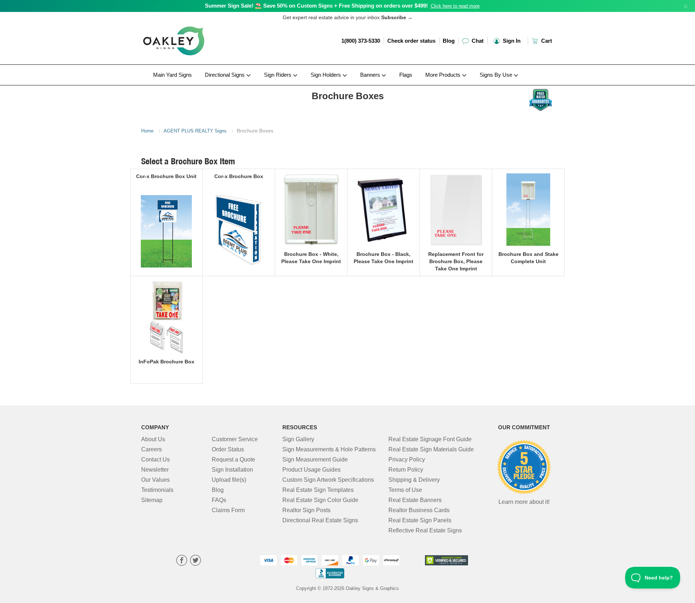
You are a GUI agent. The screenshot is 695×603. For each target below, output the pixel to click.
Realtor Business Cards (419, 510)
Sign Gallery (298, 439)
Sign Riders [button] (278, 75)
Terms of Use (405, 490)
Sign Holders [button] (326, 75)
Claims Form (228, 510)
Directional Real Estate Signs (320, 520)
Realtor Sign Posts (306, 510)
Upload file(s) (229, 480)
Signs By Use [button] (497, 75)
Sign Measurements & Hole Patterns (329, 449)
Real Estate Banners (415, 500)
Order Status (228, 449)
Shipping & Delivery (414, 480)
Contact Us (155, 459)
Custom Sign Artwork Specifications (328, 480)
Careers (151, 449)
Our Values (155, 480)
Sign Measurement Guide (315, 459)
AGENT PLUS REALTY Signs (195, 131)
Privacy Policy (406, 459)
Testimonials (157, 490)
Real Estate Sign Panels (419, 520)
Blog (449, 41)
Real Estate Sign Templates (318, 490)
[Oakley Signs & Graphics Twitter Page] (195, 561)
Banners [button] (371, 75)
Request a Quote (233, 459)
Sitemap (152, 500)
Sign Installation (232, 470)
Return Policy (405, 470)
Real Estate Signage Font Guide (430, 439)
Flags (405, 75)
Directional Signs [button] (225, 75)
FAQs (219, 500)
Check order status (411, 41)
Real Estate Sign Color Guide (320, 500)
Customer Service (235, 439)
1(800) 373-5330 (360, 41)
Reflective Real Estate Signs (425, 530)
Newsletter (155, 470)
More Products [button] (443, 75)
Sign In (511, 41)
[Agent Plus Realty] (188, 87)
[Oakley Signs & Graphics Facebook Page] (182, 561)
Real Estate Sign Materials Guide (431, 449)
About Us (153, 439)
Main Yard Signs (172, 75)
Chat (477, 41)
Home (147, 131)
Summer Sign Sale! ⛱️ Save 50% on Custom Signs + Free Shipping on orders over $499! (316, 6)
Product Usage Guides (311, 470)
